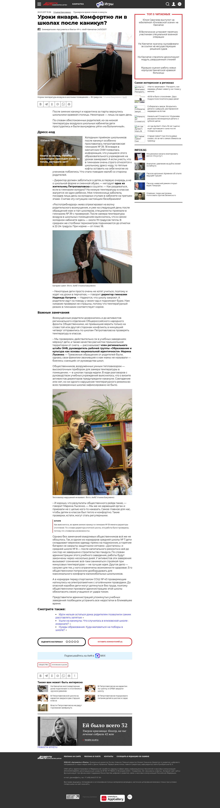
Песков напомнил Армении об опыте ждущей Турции (164, 175)
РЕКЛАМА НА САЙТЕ (72, 756)
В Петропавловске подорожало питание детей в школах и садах (113, 697)
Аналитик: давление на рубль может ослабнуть (164, 165)
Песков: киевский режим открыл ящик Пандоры (162, 184)
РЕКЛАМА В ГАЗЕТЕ (92, 756)
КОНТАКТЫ (108, 756)
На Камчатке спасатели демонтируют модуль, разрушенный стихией (158, 58)
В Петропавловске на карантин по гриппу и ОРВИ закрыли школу (112, 688)
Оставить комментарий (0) (110, 642)
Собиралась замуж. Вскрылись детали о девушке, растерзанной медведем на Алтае (162, 108)
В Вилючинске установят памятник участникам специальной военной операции (158, 34)
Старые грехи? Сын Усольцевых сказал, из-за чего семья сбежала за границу (164, 138)
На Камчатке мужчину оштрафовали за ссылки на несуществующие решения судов (158, 46)
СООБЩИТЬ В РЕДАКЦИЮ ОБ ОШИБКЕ (133, 756)
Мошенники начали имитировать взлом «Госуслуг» (162, 155)
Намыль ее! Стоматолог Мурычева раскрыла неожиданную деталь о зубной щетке (163, 118)
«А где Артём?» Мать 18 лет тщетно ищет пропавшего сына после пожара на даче (163, 128)
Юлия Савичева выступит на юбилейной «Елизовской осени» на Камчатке (158, 22)
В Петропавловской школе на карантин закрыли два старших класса (65, 698)
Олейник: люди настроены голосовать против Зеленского (161, 194)
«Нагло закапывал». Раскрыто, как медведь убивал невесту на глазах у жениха (164, 89)
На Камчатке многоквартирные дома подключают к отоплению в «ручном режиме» (66, 688)
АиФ (125, 97)
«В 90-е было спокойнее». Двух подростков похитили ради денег (163, 97)
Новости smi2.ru (47, 747)
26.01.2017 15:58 (44, 12)
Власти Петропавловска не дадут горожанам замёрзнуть (66, 706)
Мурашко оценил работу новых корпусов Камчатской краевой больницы (158, 70)
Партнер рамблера (90, 797)
